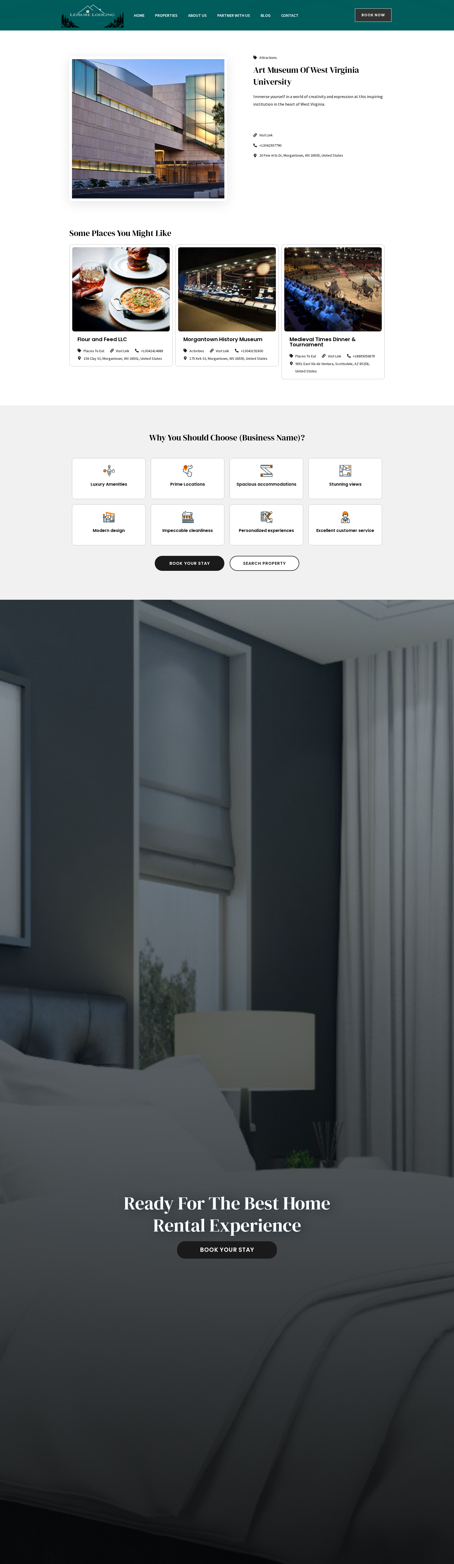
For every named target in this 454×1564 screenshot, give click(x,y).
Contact (289, 15)
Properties (166, 15)
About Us (197, 15)
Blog (266, 15)
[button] (189, 563)
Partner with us (233, 15)
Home (139, 15)
